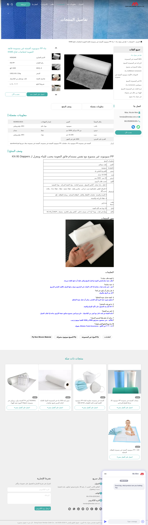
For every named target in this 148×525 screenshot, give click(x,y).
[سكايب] (133, 127)
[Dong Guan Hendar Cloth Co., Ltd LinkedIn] (78, 509)
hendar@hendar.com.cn (129, 117)
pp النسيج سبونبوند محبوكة (66, 337)
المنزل (81, 4)
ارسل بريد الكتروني (43, 508)
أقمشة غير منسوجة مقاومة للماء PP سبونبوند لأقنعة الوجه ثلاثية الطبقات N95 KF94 (89, 402)
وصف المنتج (66, 106)
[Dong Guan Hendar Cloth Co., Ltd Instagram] (87, 509)
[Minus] (105, 474)
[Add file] (142, 521)
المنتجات (61, 4)
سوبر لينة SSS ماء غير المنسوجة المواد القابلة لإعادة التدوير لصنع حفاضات (54, 402)
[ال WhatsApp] (138, 127)
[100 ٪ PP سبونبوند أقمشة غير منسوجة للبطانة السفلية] (124, 431)
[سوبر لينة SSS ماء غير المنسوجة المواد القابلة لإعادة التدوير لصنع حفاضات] (55, 382)
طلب (52, 4)
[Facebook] (91, 509)
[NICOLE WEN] (69, 509)
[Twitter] (96, 509)
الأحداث (44, 4)
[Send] (105, 521)
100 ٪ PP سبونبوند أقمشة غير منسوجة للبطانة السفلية (124, 451)
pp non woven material (41, 337)
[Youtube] (82, 509)
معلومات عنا (71, 4)
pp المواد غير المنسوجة (90, 337)
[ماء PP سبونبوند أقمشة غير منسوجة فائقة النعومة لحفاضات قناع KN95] (88, 72)
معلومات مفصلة (96, 106)
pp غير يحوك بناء (121, 42)
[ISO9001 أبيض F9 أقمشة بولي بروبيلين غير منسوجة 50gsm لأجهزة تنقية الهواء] (21, 382)
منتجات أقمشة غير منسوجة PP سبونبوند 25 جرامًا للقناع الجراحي (124, 402)
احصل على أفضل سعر (37, 94)
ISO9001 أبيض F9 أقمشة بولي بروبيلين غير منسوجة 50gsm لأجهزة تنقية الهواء (22, 402)
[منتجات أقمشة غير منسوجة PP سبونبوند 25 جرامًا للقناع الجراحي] (124, 382)
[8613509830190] (74, 509)
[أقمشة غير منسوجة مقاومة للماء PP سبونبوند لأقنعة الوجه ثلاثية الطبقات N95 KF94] (89, 382)
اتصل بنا (35, 4)
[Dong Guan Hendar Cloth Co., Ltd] (135, 4)
